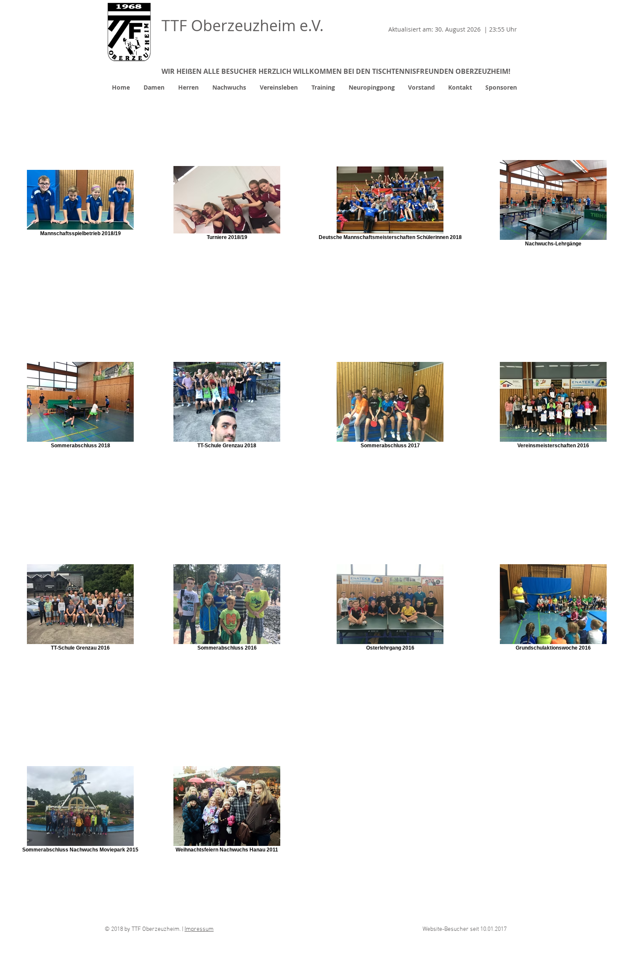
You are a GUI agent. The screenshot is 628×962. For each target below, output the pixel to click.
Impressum (199, 929)
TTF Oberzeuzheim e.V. (242, 25)
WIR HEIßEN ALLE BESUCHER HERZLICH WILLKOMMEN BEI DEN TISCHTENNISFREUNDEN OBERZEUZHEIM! (336, 71)
